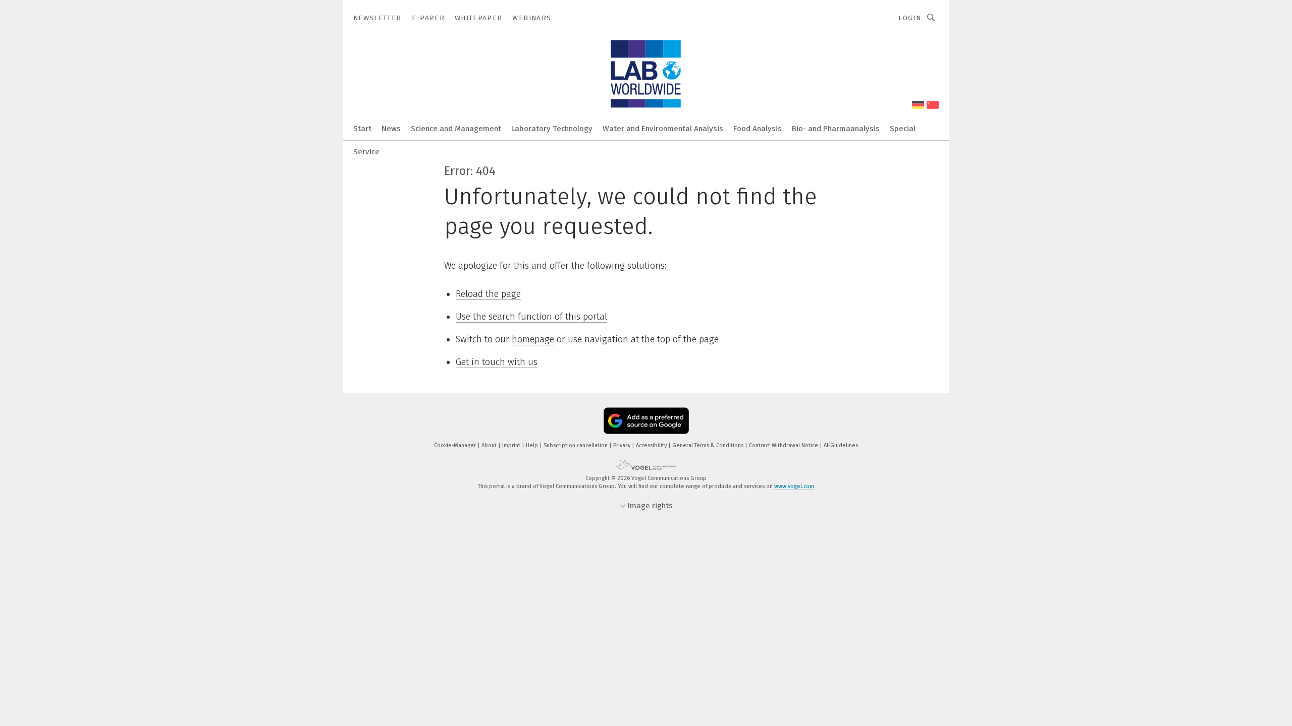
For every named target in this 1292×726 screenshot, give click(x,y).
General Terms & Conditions (708, 445)
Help (533, 445)
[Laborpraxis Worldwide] (362, 128)
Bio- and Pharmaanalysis (836, 128)
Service (366, 151)
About (489, 445)
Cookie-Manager (455, 445)
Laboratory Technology (552, 128)
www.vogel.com (794, 486)
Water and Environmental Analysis (663, 128)
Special (903, 128)
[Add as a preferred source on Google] (646, 421)
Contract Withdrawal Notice (784, 445)
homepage (533, 339)
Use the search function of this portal (531, 316)
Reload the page (488, 293)
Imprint (512, 445)
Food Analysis (757, 128)
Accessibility (652, 445)
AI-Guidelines (841, 445)
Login (909, 18)
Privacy (622, 445)
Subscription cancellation (576, 445)
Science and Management (456, 128)
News (391, 128)
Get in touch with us (496, 362)
